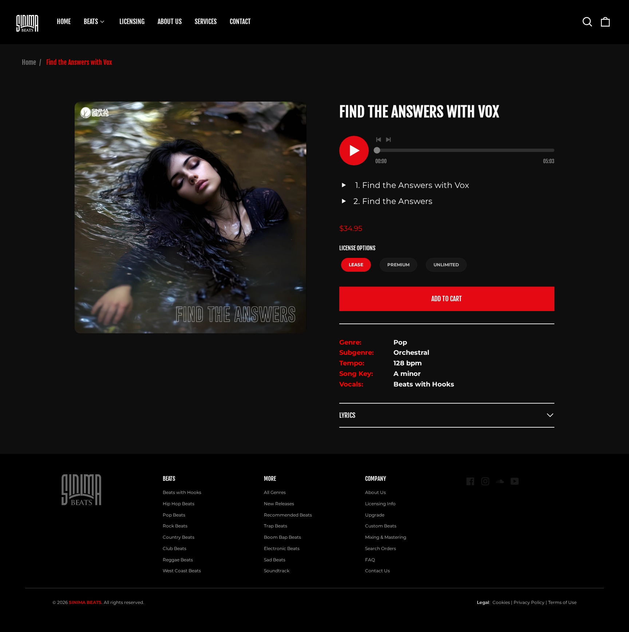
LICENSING (132, 21)
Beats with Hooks (182, 492)
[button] (587, 21)
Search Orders (380, 548)
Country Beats (178, 537)
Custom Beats (380, 526)
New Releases (279, 503)
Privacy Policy (529, 602)
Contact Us (377, 570)
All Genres (275, 492)
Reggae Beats (178, 559)
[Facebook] (470, 481)
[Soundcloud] (500, 481)
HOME (64, 21)
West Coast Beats (182, 570)
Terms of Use (562, 602)
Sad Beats (274, 559)
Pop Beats (174, 515)
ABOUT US (170, 21)
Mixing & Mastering (385, 537)
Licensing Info (380, 503)
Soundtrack (276, 570)
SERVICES (206, 21)
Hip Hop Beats (178, 503)
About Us (375, 492)
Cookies (501, 602)
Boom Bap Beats (282, 537)
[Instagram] (485, 481)
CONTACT (240, 21)
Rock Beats (175, 526)
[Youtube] (515, 481)
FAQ (370, 559)
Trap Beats (275, 526)
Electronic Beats (282, 548)
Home (29, 62)
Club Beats (174, 548)
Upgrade (374, 515)
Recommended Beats (288, 515)
